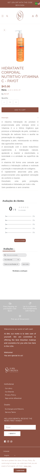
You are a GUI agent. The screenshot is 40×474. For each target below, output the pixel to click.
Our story (8, 388)
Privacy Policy (10, 395)
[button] (2, 16)
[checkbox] (25, 264)
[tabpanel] (20, 273)
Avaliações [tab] (8, 249)
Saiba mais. (27, 466)
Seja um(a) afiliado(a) (13, 398)
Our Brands (9, 392)
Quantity (5, 98)
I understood (20, 470)
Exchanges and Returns (14, 409)
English (6, 455)
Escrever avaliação (20, 240)
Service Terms (10, 412)
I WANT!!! (12, 433)
